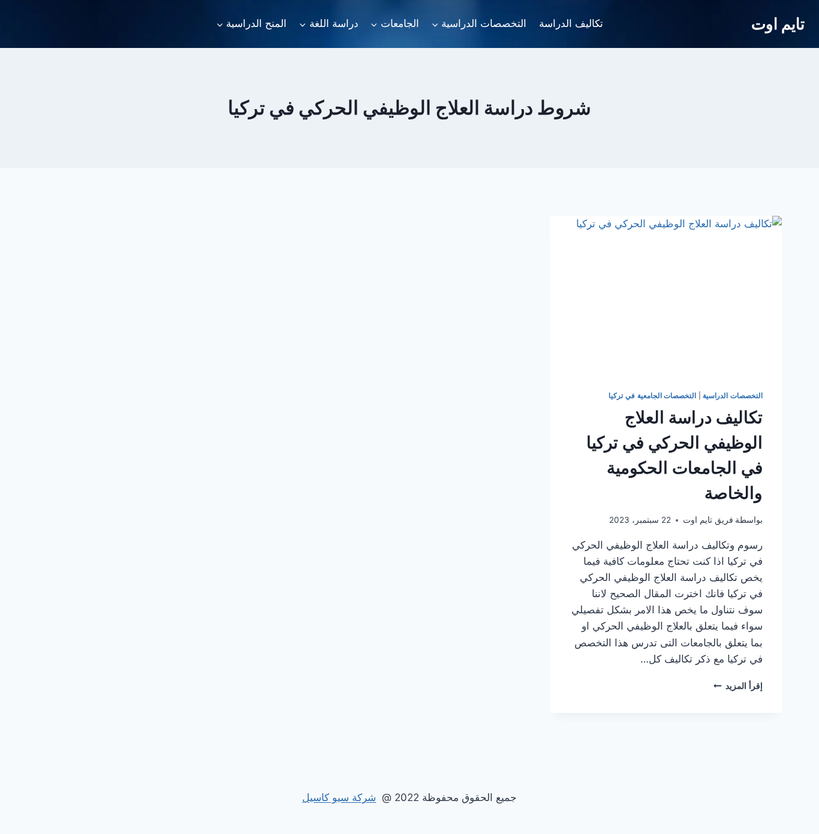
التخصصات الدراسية (733, 395)
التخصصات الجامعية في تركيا (652, 395)
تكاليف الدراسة (571, 23)
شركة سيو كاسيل (339, 797)
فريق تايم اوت (708, 520)
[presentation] (666, 293)
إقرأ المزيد (738, 686)
